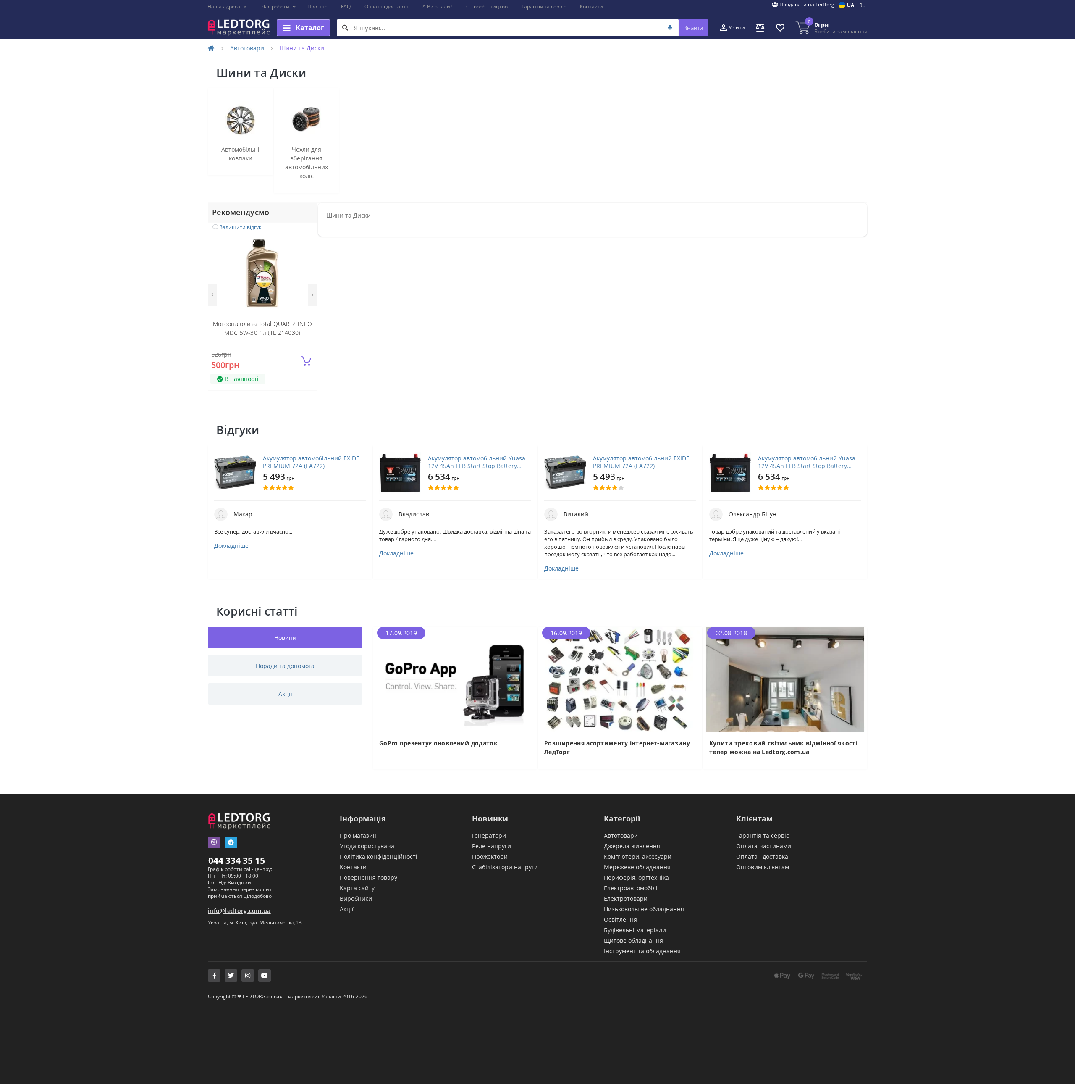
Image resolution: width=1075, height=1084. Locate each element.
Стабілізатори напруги (505, 867)
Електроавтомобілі (631, 888)
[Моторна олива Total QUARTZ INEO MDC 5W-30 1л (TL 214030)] (262, 272)
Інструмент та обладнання (642, 951)
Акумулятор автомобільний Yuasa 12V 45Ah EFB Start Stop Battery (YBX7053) (476, 462)
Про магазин (358, 835)
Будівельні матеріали (635, 930)
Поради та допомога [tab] (285, 666)
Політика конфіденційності (378, 856)
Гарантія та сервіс (544, 6)
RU (862, 5)
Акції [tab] (285, 694)
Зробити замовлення (841, 31)
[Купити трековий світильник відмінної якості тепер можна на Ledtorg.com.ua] (785, 679)
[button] (227, 7)
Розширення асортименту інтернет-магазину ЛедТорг (617, 747)
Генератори (489, 835)
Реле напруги (491, 846)
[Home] (211, 48)
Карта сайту (357, 888)
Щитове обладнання (633, 941)
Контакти (591, 6)
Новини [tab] (285, 638)
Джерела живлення (632, 846)
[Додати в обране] (305, 234)
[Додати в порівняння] (305, 246)
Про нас (317, 6)
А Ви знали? (437, 6)
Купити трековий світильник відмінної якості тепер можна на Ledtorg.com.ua (783, 747)
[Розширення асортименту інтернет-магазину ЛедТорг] (620, 679)
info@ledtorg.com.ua (239, 911)
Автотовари (247, 48)
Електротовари (626, 898)
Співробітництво (487, 6)
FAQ (346, 6)
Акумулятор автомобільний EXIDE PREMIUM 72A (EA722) (311, 462)
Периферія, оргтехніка (636, 877)
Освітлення (620, 920)
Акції (347, 909)
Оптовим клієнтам (762, 867)
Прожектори (490, 856)
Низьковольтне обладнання (644, 909)
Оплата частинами (763, 846)
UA (850, 5)
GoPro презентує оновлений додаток (438, 743)
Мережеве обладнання (637, 867)
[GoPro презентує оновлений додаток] (455, 679)
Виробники (356, 898)
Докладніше (231, 546)
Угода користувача (367, 846)
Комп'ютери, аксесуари (637, 856)
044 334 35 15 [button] (236, 860)
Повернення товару (368, 877)
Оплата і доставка (386, 6)
